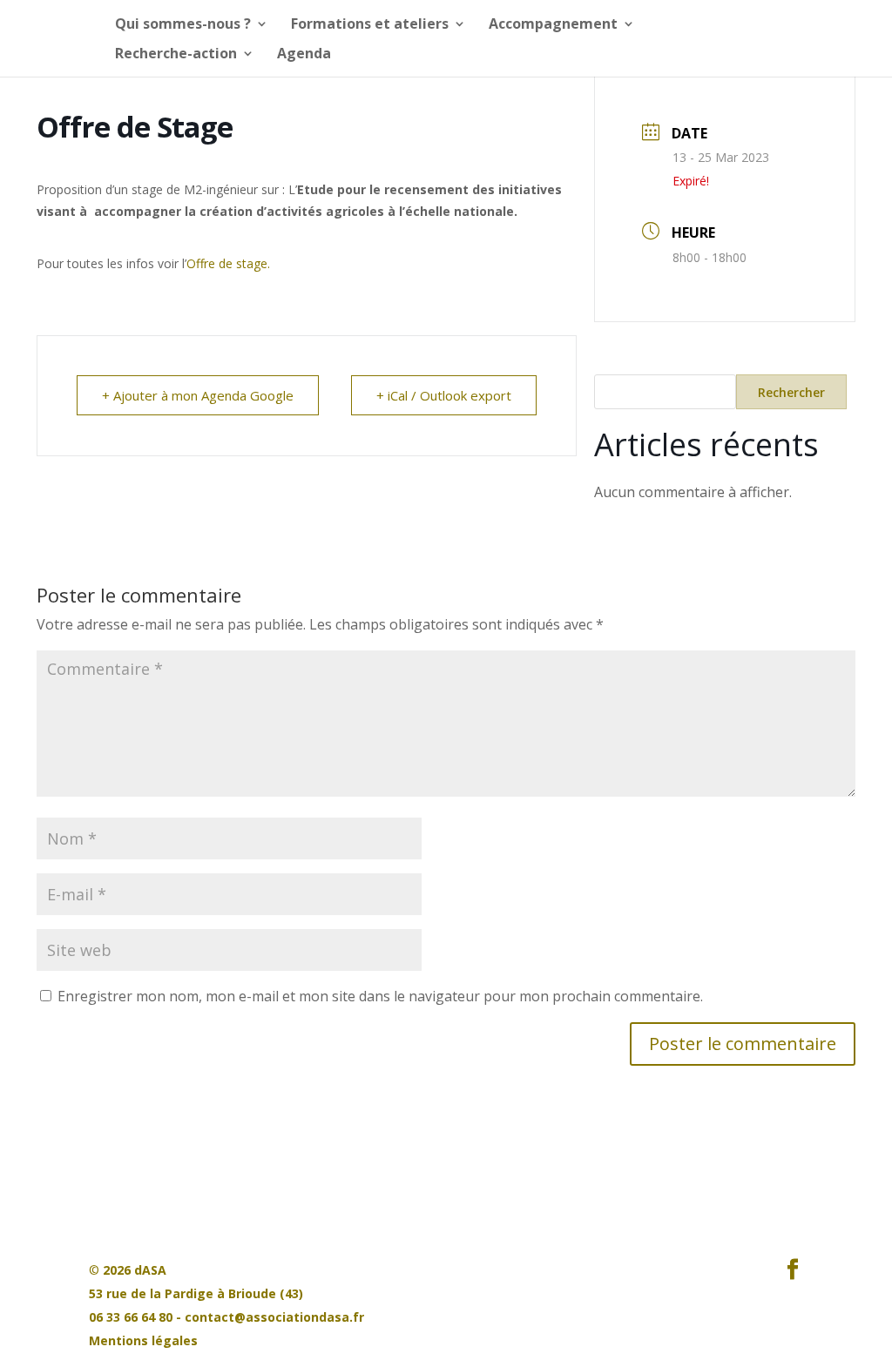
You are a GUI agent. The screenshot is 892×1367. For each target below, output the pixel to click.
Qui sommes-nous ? (183, 25)
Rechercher (791, 392)
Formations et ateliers (370, 25)
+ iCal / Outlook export (443, 395)
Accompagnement (553, 25)
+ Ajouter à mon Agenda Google (198, 395)
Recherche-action (176, 55)
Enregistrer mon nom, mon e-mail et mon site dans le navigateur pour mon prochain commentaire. (380, 996)
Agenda (304, 55)
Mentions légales (143, 1340)
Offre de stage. (228, 263)
